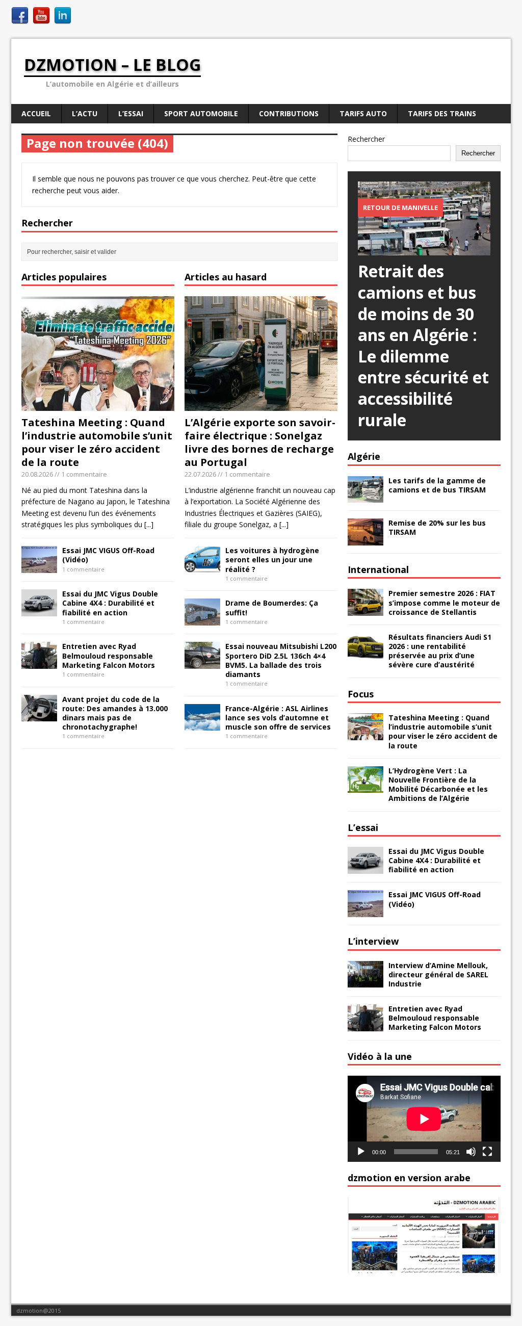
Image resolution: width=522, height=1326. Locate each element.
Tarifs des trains (442, 113)
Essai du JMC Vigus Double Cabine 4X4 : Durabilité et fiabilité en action (110, 603)
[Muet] (471, 1152)
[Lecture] (361, 1152)
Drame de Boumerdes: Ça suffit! (271, 607)
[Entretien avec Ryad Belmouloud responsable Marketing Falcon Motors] (39, 663)
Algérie (364, 456)
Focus (361, 694)
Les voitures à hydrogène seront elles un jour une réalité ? (272, 559)
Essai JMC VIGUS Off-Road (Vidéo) (108, 554)
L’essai (363, 827)
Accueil (36, 113)
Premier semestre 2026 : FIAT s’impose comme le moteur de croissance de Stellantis (444, 602)
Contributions (289, 113)
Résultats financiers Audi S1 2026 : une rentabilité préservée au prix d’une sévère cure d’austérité (439, 651)
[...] (148, 524)
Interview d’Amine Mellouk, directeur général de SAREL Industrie (438, 974)
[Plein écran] (487, 1152)
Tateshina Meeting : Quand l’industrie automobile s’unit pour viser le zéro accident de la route (96, 442)
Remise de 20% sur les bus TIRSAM (437, 527)
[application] (424, 1119)
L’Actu (84, 113)
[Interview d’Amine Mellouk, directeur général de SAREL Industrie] (365, 981)
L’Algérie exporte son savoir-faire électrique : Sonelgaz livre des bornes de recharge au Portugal (260, 442)
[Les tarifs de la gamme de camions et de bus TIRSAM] (365, 497)
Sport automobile (201, 113)
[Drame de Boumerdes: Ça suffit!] (202, 620)
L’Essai (130, 113)
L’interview (373, 941)
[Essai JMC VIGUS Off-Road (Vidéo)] (39, 567)
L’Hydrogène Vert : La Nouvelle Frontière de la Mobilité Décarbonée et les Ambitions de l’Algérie (438, 784)
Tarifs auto (363, 113)
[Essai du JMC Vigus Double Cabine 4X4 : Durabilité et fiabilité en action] (39, 610)
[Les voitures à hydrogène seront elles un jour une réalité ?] (202, 567)
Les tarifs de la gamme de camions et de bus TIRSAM (437, 485)
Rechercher (366, 139)
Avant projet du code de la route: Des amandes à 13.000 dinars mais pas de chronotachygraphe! (115, 713)
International (378, 569)
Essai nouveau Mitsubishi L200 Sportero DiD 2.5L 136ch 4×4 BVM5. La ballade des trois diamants (280, 660)
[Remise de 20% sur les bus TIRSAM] (365, 539)
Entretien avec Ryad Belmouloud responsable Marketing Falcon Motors (108, 655)
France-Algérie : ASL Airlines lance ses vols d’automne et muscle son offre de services (278, 718)
